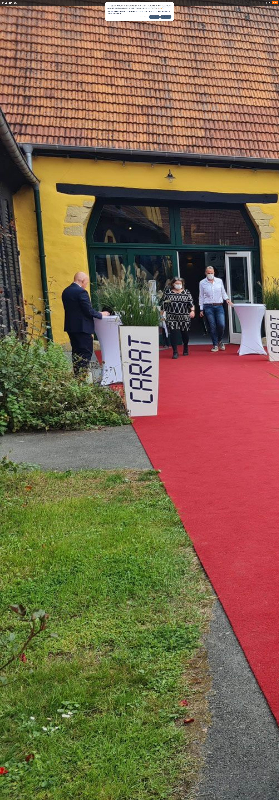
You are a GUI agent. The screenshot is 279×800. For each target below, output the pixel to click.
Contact (275, 2)
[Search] (269, 3)
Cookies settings (142, 16)
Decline (166, 16)
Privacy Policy (161, 8)
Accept (154, 16)
